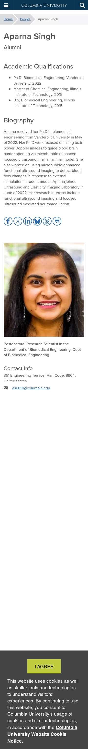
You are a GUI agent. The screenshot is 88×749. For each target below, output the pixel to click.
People (25, 19)
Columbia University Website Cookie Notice (42, 734)
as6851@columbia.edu (31, 388)
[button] (6, 5)
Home (8, 19)
